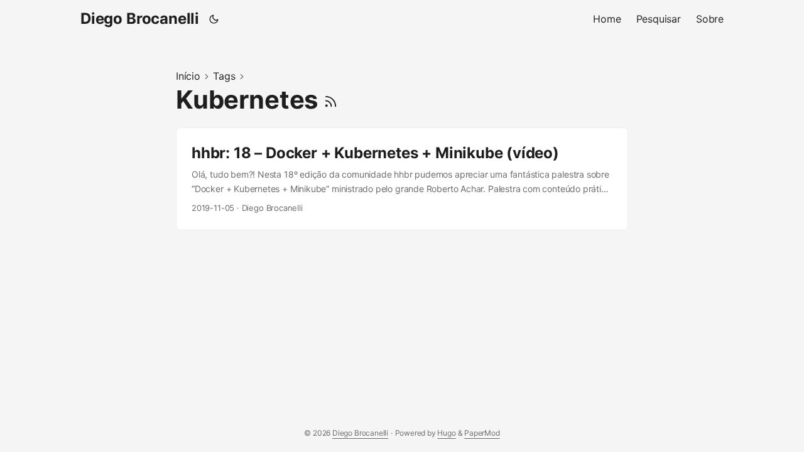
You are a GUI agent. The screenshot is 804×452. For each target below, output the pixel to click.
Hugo (446, 433)
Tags (224, 76)
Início (188, 76)
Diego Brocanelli (139, 18)
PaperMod (482, 433)
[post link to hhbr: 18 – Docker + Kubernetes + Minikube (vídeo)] (402, 179)
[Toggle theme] (214, 19)
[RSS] (330, 99)
